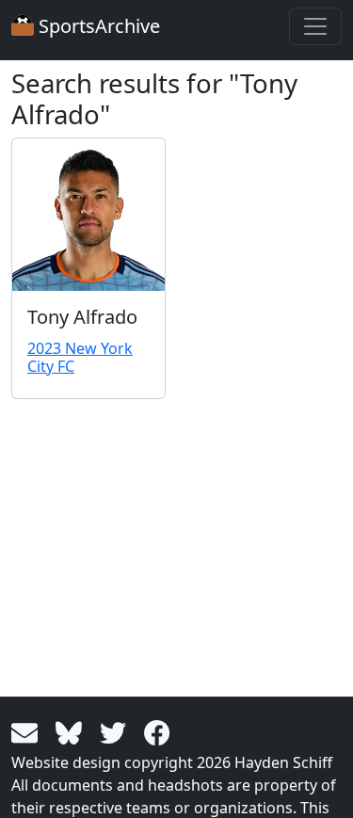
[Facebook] (157, 731)
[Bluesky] (72, 731)
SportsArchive (97, 26)
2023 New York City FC (80, 357)
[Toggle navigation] (315, 26)
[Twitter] (116, 731)
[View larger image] (88, 214)
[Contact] (27, 731)
